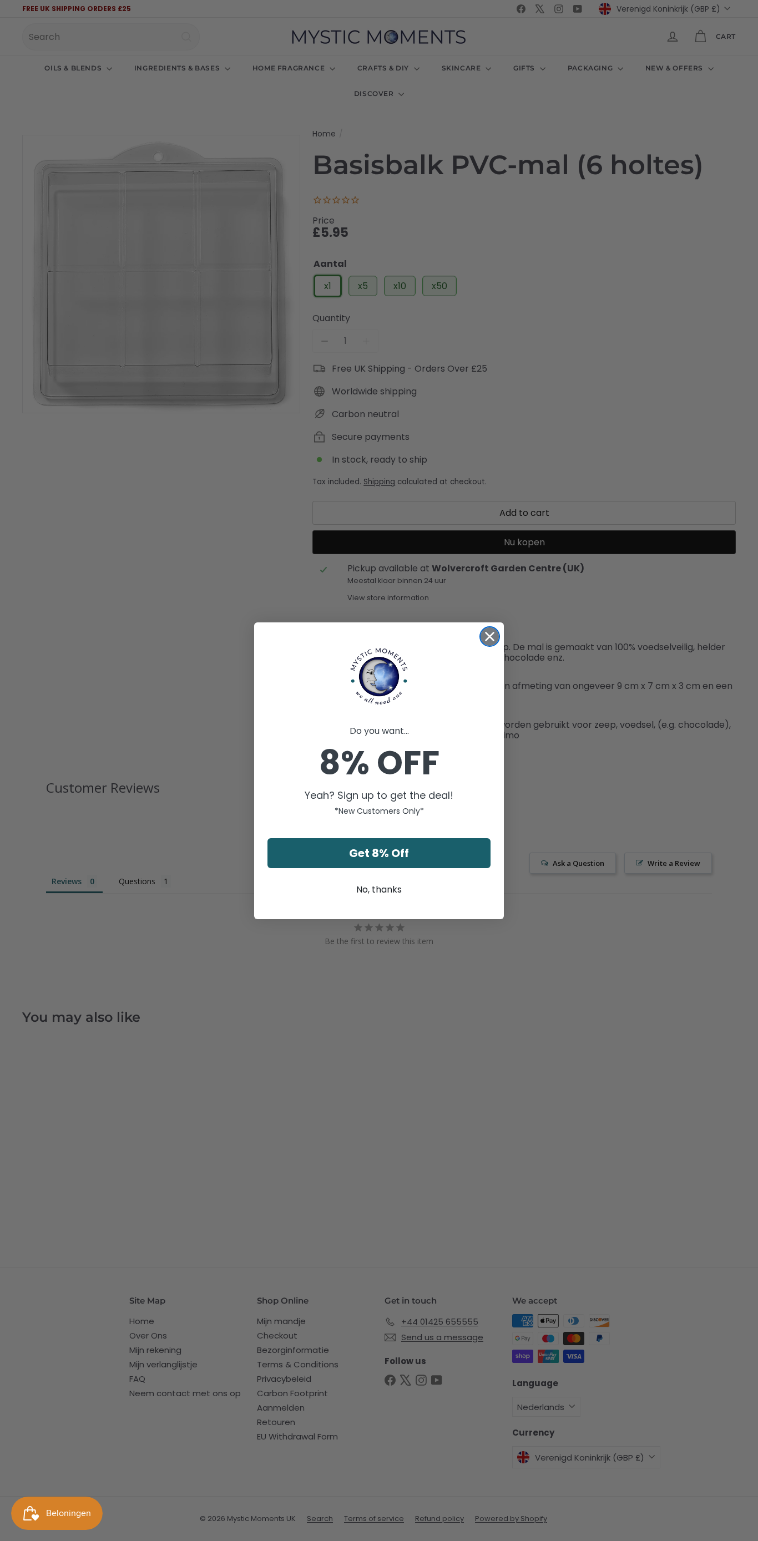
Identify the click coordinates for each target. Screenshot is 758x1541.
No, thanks (379, 889)
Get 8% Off (379, 853)
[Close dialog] (489, 636)
